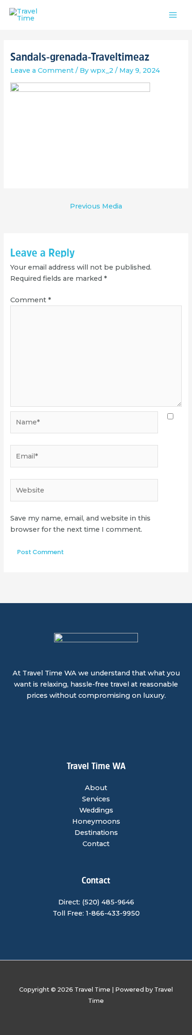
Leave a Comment (42, 70)
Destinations (96, 832)
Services (96, 799)
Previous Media (96, 206)
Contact (96, 844)
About (96, 788)
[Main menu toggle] (173, 15)
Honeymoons (96, 821)
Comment (30, 300)
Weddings (96, 810)
